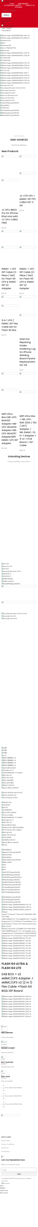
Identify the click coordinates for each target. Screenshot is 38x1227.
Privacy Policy (5, 1140)
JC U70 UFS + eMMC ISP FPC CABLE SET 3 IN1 (28, 200)
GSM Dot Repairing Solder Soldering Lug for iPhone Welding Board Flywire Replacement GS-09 (27, 352)
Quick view (9, 205)
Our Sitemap (5, 1151)
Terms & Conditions (7, 1144)
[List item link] (19, 1097)
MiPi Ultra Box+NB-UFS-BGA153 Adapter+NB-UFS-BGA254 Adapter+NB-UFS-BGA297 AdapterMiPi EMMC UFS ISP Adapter (10, 428)
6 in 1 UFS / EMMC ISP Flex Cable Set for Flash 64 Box (10, 325)
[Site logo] (8, 1)
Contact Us (5, 1148)
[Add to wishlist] (15, 205)
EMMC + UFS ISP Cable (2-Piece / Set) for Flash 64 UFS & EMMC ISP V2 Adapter (27, 278)
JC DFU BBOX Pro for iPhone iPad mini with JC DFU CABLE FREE (10, 216)
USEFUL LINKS (6, 1137)
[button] (4, 205)
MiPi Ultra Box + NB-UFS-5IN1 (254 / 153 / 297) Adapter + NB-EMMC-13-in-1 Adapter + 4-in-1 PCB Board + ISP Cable (28, 430)
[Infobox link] (19, 1031)
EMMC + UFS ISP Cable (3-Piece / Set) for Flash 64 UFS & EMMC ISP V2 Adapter (9, 278)
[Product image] (10, 191)
